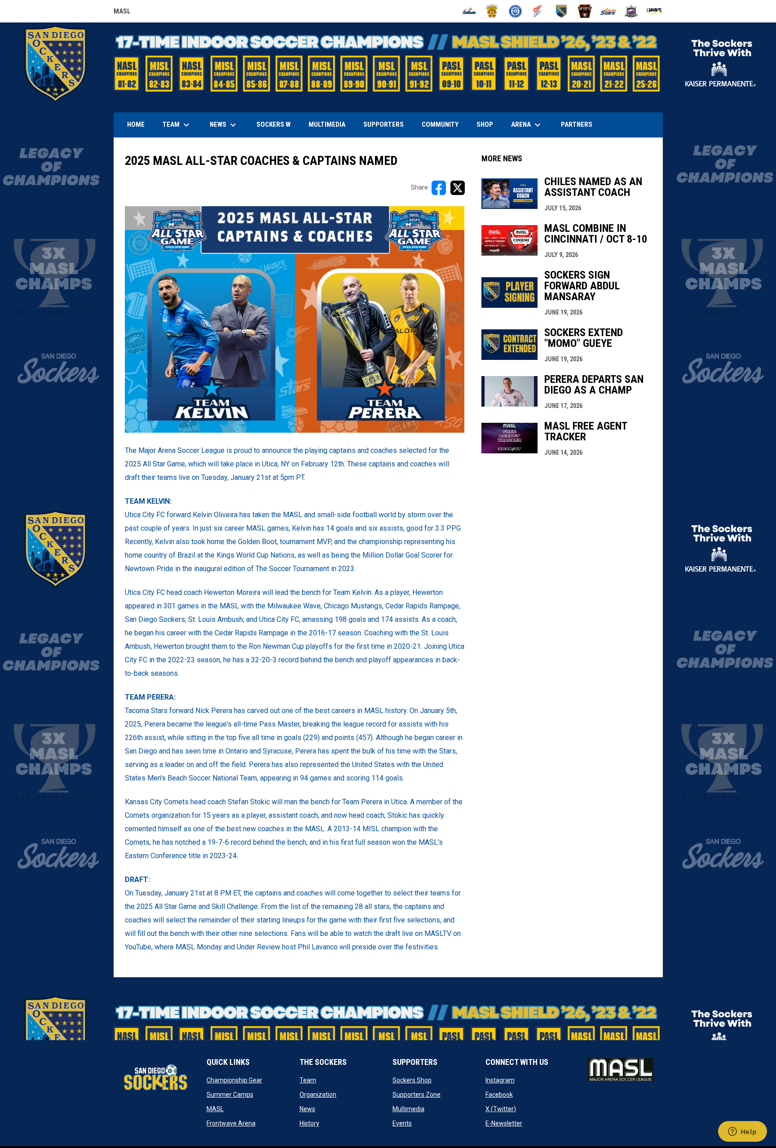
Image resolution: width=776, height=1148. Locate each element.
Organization (318, 1094)
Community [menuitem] (440, 124)
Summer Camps (230, 1094)
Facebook (499, 1094)
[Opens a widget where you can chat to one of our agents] (742, 1132)
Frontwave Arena (231, 1123)
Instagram (500, 1080)
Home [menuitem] (136, 124)
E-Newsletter (503, 1123)
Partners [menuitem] (576, 124)
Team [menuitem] (177, 125)
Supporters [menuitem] (383, 124)
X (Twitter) (500, 1109)
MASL (122, 12)
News (307, 1109)
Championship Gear (234, 1080)
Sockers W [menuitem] (273, 124)
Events (402, 1123)
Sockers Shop (412, 1080)
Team (308, 1080)
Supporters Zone (416, 1094)
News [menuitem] (224, 125)
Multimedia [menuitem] (327, 124)
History (309, 1123)
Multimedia (408, 1109)
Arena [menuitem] (530, 125)
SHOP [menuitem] (488, 124)
